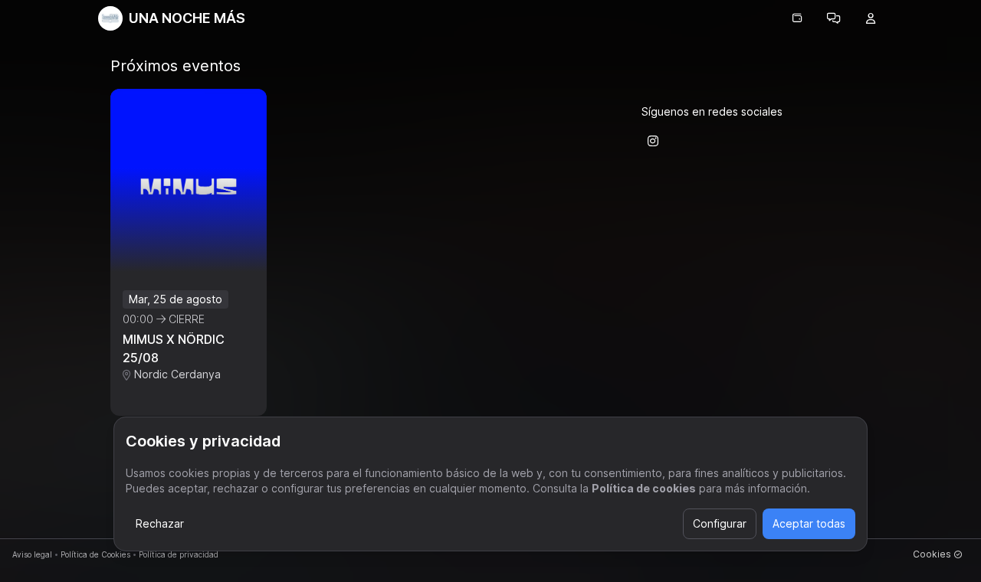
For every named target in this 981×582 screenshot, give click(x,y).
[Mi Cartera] (797, 18)
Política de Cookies (95, 554)
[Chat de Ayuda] (834, 18)
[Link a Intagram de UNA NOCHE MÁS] (652, 141)
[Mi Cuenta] (870, 18)
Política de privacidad (178, 554)
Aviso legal (32, 554)
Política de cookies (644, 488)
